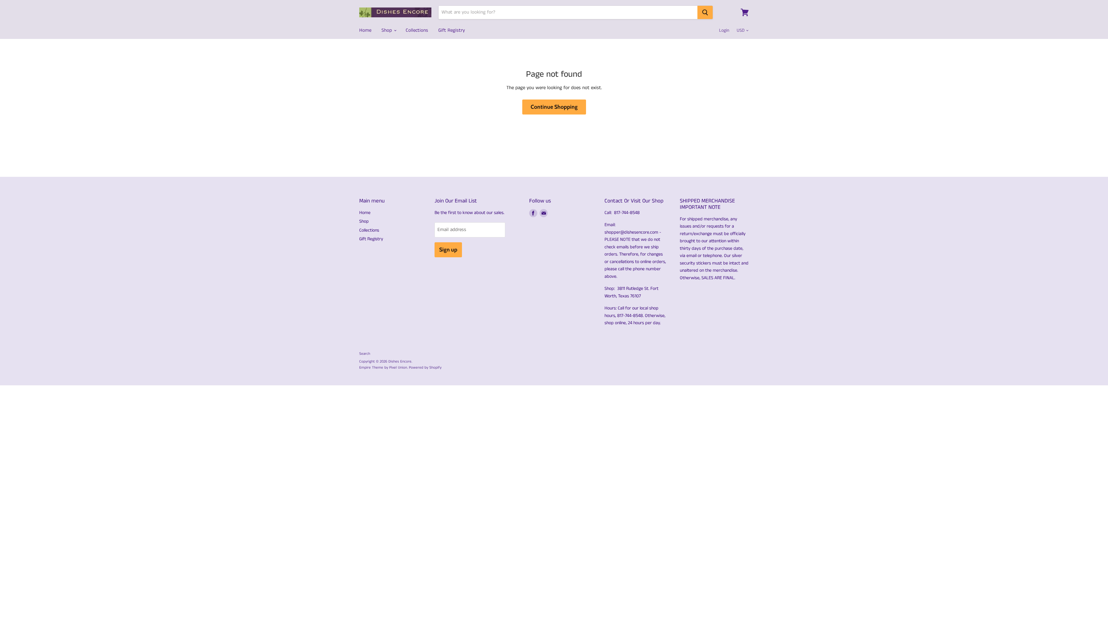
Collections (417, 30)
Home (365, 30)
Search (364, 353)
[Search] (705, 12)
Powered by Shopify (425, 367)
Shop (387, 30)
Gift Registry (451, 30)
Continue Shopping (554, 107)
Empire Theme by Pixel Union (383, 367)
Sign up (448, 249)
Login (724, 30)
